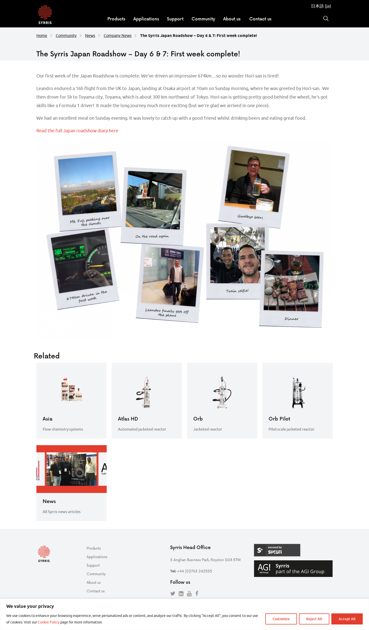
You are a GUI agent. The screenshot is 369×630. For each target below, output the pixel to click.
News (90, 35)
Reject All (314, 619)
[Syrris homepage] (45, 15)
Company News (118, 35)
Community (203, 19)
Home (41, 35)
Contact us (260, 19)
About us (231, 19)
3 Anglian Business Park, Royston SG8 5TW (205, 559)
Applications (146, 19)
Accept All (347, 619)
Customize (281, 619)
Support (175, 19)
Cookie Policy (48, 622)
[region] (184, 614)
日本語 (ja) (321, 6)
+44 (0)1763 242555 (194, 571)
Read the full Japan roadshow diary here (77, 130)
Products (116, 19)
